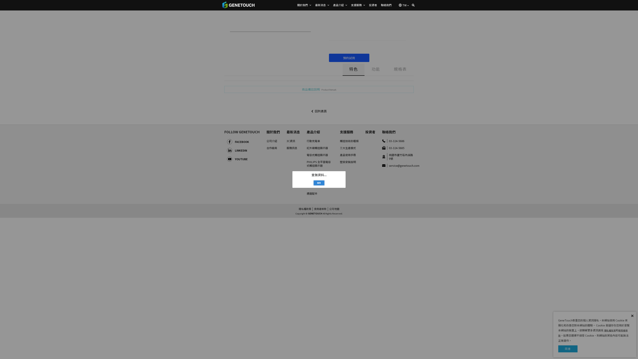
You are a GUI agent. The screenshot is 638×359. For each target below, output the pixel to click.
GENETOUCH (238, 5)
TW (404, 5)
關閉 (319, 183)
